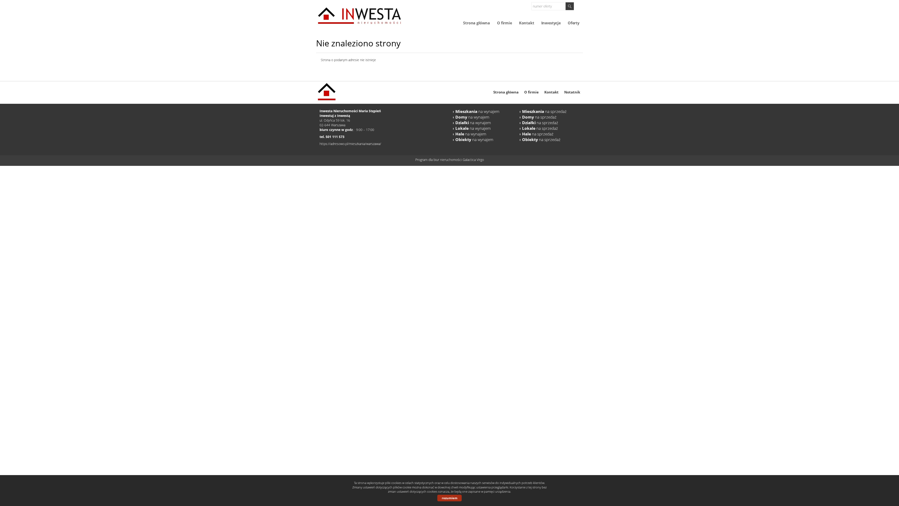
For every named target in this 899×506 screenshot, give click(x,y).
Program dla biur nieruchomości (439, 159)
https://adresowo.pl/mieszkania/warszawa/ (350, 143)
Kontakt (526, 23)
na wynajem (477, 111)
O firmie (504, 23)
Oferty (573, 23)
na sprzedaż (544, 111)
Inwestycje (551, 23)
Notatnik (572, 92)
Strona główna (476, 23)
